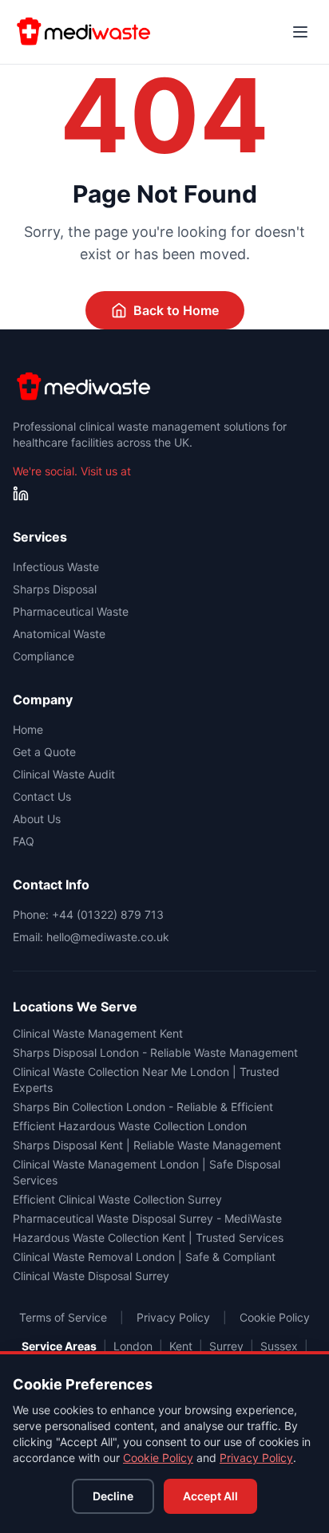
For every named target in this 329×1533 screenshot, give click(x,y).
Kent (180, 1346)
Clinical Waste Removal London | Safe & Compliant (144, 1256)
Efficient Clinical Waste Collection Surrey (117, 1199)
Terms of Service (63, 1317)
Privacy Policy (256, 1457)
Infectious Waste (56, 566)
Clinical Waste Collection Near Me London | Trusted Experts (146, 1079)
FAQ (23, 841)
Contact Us (42, 796)
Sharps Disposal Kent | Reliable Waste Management (147, 1145)
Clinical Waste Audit (64, 774)
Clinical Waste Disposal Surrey (91, 1276)
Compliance (43, 656)
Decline (113, 1496)
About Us (37, 819)
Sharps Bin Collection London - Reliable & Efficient (143, 1106)
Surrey (226, 1346)
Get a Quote (44, 752)
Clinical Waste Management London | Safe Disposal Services (146, 1172)
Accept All (210, 1496)
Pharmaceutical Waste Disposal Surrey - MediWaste (147, 1218)
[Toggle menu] (300, 32)
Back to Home (176, 310)
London (133, 1346)
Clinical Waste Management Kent (98, 1033)
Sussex (279, 1346)
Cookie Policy (158, 1457)
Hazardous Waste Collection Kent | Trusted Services (148, 1237)
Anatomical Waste (59, 633)
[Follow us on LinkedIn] (21, 494)
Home (28, 729)
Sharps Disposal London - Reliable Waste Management (155, 1052)
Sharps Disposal (55, 589)
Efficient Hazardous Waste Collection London (130, 1126)
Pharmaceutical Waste (71, 611)
